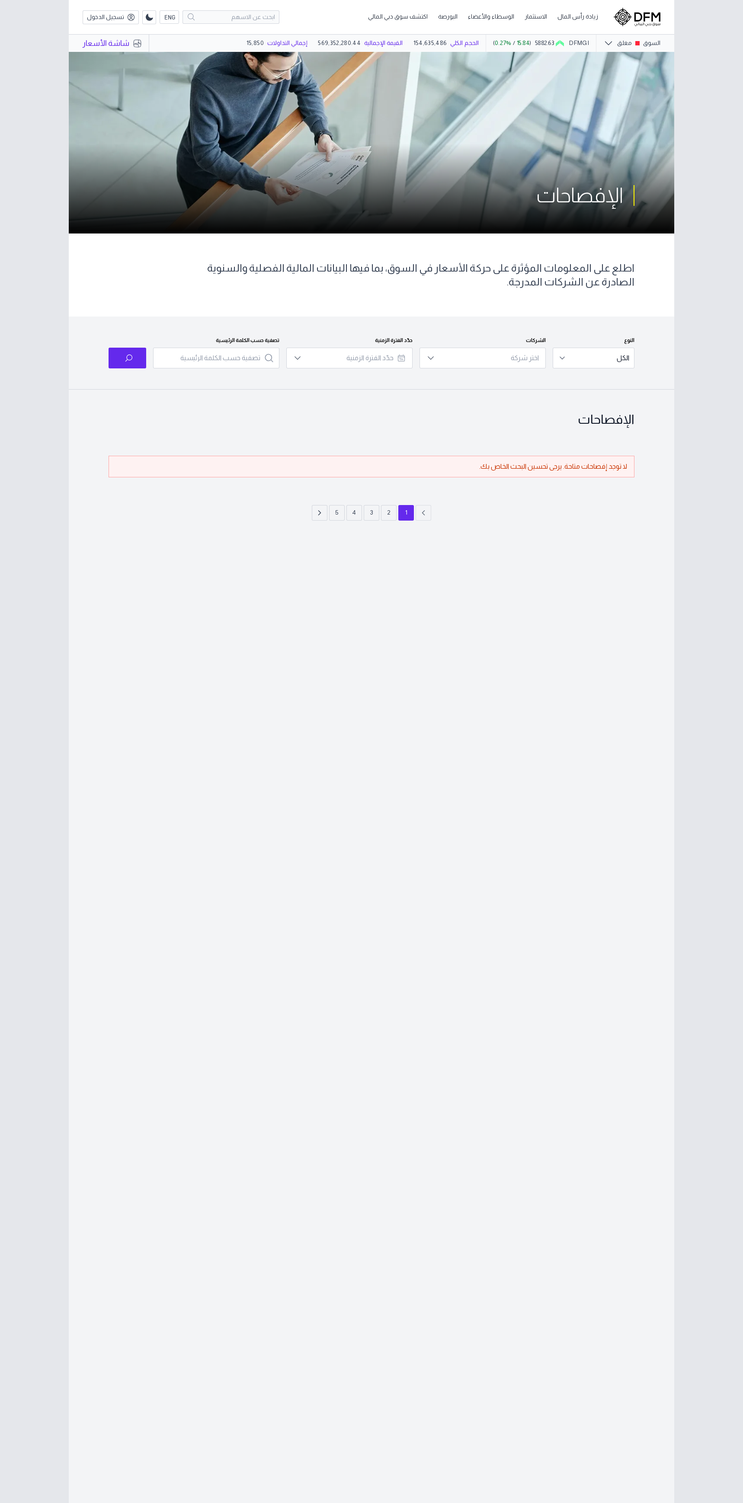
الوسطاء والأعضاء (491, 16)
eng (169, 17)
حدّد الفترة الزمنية (394, 340)
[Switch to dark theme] (149, 17)
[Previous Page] (423, 513)
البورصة (448, 16)
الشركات (536, 340)
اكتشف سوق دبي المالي (398, 16)
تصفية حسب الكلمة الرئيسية (247, 340)
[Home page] (637, 17)
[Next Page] (319, 513)
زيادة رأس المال (577, 16)
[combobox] (593, 358)
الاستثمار (536, 16)
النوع (629, 340)
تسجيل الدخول (105, 16)
